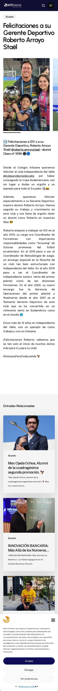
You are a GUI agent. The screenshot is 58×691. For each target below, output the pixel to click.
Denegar (29, 670)
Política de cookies (27, 686)
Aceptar (29, 661)
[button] (53, 620)
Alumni (10, 17)
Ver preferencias (29, 678)
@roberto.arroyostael (25, 149)
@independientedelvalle (18, 176)
